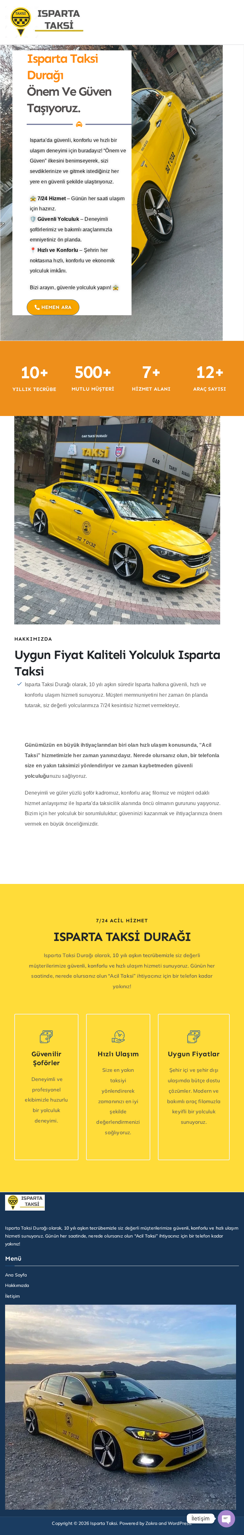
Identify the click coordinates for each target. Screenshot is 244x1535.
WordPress (179, 1523)
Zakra (151, 1523)
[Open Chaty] (226, 1518)
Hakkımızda (17, 1285)
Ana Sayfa (16, 1275)
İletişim (12, 1296)
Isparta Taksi (103, 1523)
